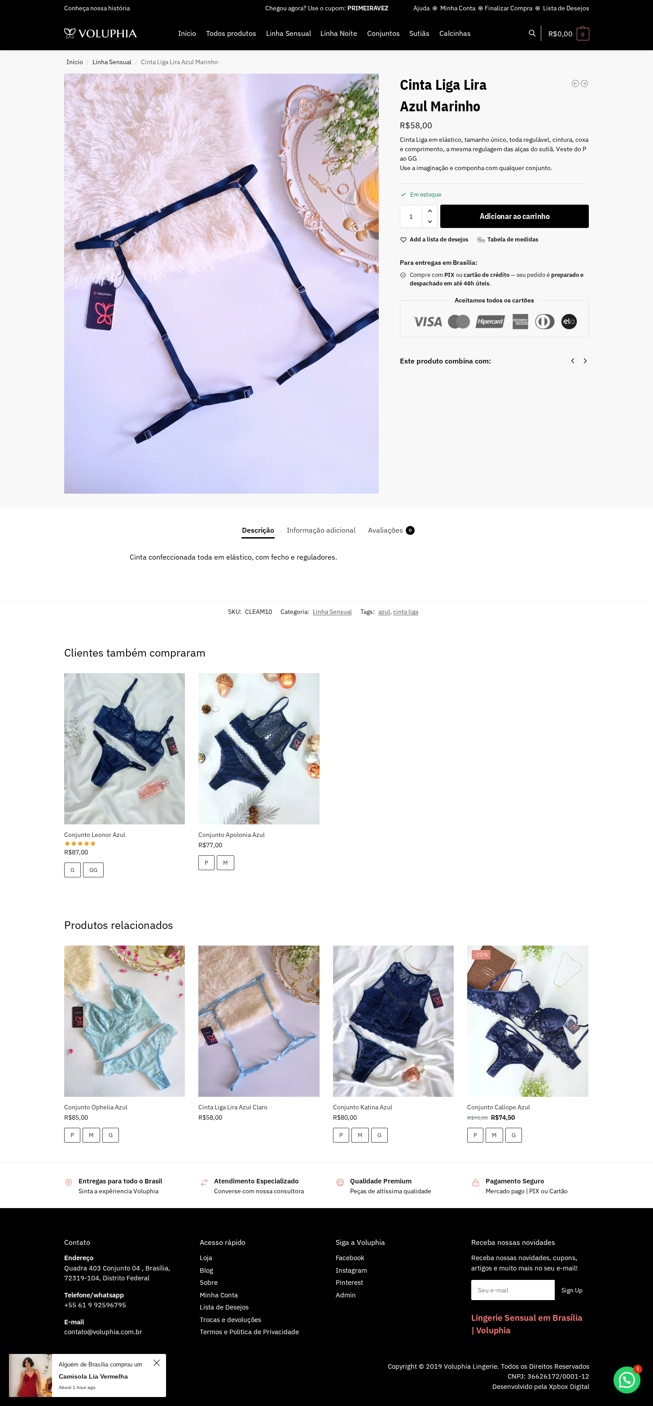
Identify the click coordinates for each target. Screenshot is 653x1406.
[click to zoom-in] (221, 284)
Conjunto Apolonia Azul (231, 835)
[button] (568, 33)
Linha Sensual (111, 62)
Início (74, 62)
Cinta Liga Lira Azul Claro (232, 1107)
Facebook (350, 1257)
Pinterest (349, 1282)
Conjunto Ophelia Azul (95, 1107)
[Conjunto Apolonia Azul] (259, 748)
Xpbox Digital (569, 1386)
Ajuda (421, 8)
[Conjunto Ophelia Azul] (124, 1021)
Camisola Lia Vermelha (93, 1376)
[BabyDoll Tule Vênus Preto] (575, 83)
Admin (346, 1295)
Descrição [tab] (258, 530)
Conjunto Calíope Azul (498, 1107)
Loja (206, 1257)
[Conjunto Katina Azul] (393, 1021)
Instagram (351, 1270)
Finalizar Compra (508, 8)
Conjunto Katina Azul (362, 1107)
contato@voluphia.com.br (103, 1331)
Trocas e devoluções (230, 1319)
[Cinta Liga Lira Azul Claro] (259, 1021)
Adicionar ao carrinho (515, 216)
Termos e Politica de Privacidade (249, 1331)
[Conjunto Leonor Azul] (124, 748)
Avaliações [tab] (390, 530)
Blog (206, 1270)
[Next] (585, 360)
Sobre (209, 1282)
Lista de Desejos (566, 8)
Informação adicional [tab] (321, 530)
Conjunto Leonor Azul (94, 835)
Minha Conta (457, 8)
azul (384, 612)
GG (93, 870)
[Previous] (572, 360)
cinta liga (405, 612)
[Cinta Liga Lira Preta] (584, 83)
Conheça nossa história (97, 8)
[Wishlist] (171, 686)
